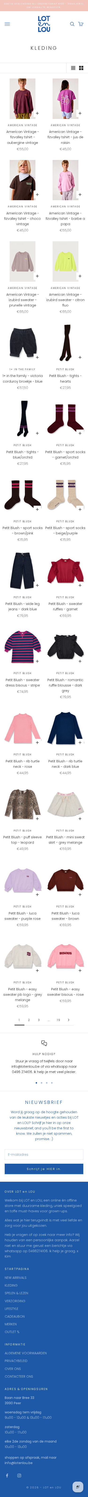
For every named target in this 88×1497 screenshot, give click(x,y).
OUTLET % (12, 1332)
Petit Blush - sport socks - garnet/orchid (65, 455)
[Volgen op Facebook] (7, 1475)
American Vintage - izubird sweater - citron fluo (65, 300)
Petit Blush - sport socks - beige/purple (65, 531)
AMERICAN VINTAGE (22, 125)
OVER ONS (13, 1368)
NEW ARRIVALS (16, 1277)
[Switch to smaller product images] (81, 68)
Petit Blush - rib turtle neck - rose (23, 764)
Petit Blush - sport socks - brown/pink (23, 531)
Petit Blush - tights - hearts (65, 378)
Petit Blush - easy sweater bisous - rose (65, 992)
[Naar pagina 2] (69, 1020)
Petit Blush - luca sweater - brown (65, 916)
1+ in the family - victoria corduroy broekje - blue (23, 378)
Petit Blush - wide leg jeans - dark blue (22, 606)
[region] (44, 1058)
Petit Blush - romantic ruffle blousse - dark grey (65, 685)
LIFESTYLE (11, 1308)
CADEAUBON (15, 1316)
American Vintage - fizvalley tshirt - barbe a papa (65, 218)
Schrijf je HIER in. (44, 1169)
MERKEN (11, 1324)
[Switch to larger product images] (73, 68)
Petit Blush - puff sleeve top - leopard (22, 840)
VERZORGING (15, 1301)
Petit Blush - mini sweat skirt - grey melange (65, 840)
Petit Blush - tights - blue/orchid (22, 455)
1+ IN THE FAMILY (22, 369)
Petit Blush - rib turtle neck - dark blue (65, 764)
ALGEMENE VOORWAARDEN (26, 1353)
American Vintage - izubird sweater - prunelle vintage (22, 300)
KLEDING (11, 1285)
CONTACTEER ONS (19, 1376)
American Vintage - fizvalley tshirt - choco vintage (22, 218)
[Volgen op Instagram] (19, 1475)
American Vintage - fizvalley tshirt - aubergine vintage (22, 137)
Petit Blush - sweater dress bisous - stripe (22, 683)
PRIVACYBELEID (16, 1360)
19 (59, 1020)
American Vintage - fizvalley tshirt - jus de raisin (65, 137)
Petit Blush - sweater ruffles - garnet (65, 606)
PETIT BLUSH (65, 369)
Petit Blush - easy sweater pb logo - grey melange (22, 994)
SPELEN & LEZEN (16, 1293)
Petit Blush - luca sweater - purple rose (22, 916)
